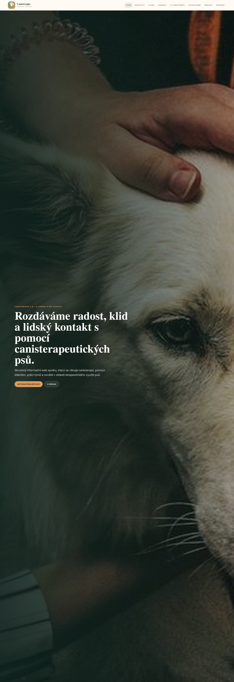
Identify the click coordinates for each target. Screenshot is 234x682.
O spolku (51, 384)
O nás (151, 5)
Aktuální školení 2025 (28, 384)
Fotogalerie (194, 5)
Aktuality (140, 5)
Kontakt (220, 5)
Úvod (128, 5)
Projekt (209, 5)
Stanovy (162, 5)
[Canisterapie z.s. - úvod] (23, 5)
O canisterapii (177, 5)
